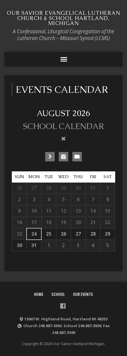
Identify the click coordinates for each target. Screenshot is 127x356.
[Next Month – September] (50, 156)
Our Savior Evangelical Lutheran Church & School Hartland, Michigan (63, 18)
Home (38, 294)
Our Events (83, 294)
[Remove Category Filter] (63, 139)
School (58, 294)
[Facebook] (63, 306)
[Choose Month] (63, 156)
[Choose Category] (77, 156)
